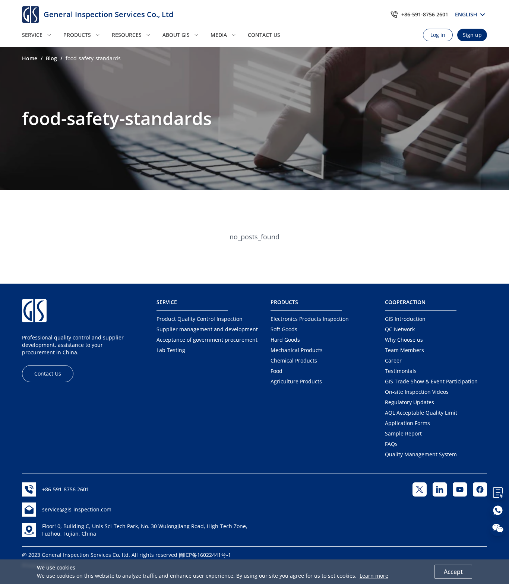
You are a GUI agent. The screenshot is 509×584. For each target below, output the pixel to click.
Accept (453, 572)
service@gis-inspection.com (76, 509)
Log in (437, 34)
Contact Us (47, 373)
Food (276, 370)
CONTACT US (264, 34)
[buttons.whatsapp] (498, 510)
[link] (29, 58)
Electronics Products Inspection (310, 318)
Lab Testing (171, 350)
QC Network (400, 329)
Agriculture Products (296, 381)
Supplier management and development (207, 329)
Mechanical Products (297, 350)
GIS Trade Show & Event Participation (431, 381)
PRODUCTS (77, 34)
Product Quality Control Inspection (200, 318)
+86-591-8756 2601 (424, 14)
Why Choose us (404, 339)
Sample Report (403, 433)
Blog (51, 58)
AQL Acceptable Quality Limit (421, 412)
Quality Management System (421, 454)
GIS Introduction (405, 318)
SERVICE (32, 34)
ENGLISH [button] (467, 14)
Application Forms (407, 423)
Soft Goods (284, 329)
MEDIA (219, 34)
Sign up (472, 34)
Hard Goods (285, 339)
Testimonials (401, 370)
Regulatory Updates (409, 402)
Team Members (404, 350)
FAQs (391, 443)
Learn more (374, 575)
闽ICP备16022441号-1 (205, 554)
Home (29, 58)
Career (393, 360)
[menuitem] (40, 35)
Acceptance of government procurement (207, 339)
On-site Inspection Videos (417, 391)
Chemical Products (294, 360)
